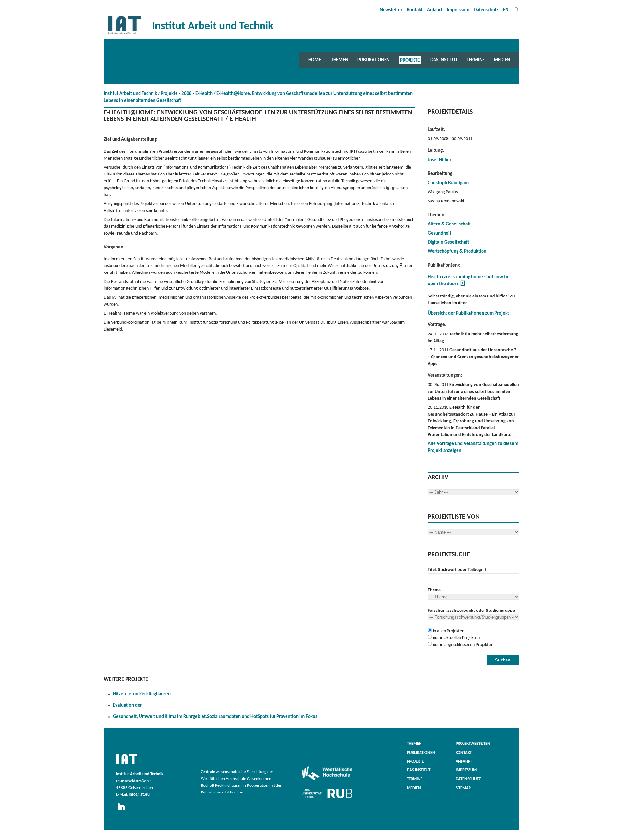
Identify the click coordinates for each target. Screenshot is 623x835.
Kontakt (414, 10)
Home (314, 60)
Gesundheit (439, 233)
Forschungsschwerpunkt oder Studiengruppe (471, 610)
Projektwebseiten (473, 744)
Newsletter (391, 10)
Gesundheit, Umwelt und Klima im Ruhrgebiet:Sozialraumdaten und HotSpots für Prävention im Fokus (215, 716)
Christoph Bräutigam (448, 183)
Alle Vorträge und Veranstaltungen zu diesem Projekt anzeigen (473, 447)
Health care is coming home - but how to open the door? (468, 280)
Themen (339, 60)
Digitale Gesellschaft (448, 242)
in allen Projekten (448, 631)
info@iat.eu (139, 795)
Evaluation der (127, 705)
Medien (502, 60)
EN (505, 10)
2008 (186, 93)
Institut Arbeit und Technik (130, 93)
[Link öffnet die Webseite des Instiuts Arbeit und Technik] (126, 764)
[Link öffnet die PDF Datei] (462, 285)
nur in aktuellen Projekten (456, 637)
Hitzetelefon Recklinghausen (142, 694)
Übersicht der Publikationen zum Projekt (468, 313)
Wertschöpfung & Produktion (457, 251)
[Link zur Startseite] (124, 34)
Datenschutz (486, 10)
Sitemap (463, 788)
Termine (476, 60)
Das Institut (444, 60)
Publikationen (373, 60)
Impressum (458, 10)
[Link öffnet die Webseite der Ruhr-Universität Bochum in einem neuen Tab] (327, 798)
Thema (434, 590)
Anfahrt (434, 10)
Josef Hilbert (440, 160)
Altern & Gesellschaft (449, 224)
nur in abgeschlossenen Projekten (462, 644)
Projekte (410, 60)
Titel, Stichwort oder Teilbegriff (457, 569)
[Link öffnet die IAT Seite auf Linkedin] (123, 810)
